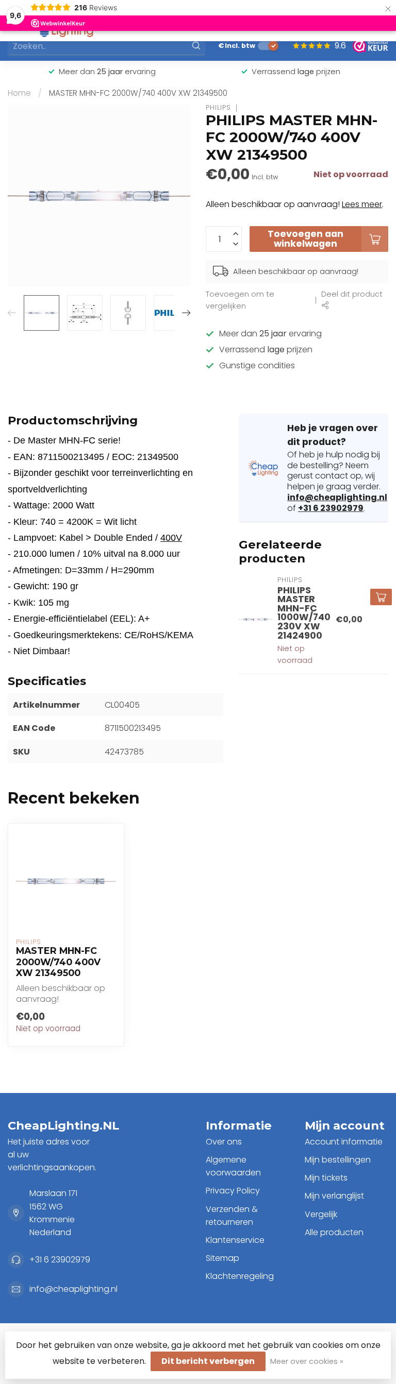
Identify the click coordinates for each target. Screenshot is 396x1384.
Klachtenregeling (240, 1276)
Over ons (224, 1142)
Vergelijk (321, 1214)
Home (19, 93)
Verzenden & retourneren (232, 1215)
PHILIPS (218, 108)
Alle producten (334, 1232)
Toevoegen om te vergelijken (240, 300)
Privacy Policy (233, 1191)
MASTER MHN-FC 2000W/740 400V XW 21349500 (138, 93)
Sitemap (222, 1258)
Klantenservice (235, 1240)
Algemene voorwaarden (233, 1166)
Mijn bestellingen (338, 1160)
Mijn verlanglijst (334, 1196)
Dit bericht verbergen (208, 1361)
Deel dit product (352, 294)
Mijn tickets (326, 1178)
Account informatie (344, 1142)
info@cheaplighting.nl (337, 497)
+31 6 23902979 (331, 508)
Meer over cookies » (306, 1361)
